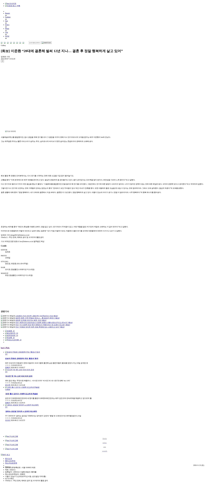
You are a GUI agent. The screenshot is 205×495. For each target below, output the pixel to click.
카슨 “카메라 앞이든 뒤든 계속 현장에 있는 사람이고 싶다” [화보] (39, 327)
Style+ (7, 25)
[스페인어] (17, 43)
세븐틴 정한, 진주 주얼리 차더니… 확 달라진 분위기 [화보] (37, 318)
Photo (7, 28)
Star (6, 21)
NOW (7, 36)
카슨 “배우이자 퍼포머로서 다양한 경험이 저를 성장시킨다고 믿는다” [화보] (44, 322)
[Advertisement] (9, 96)
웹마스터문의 (10, 461)
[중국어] (11, 43)
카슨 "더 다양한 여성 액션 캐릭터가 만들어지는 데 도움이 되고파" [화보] (42, 325)
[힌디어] (20, 43)
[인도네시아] (24, 43)
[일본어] (8, 43)
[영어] (5, 43)
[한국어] (2, 43)
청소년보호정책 (11, 463)
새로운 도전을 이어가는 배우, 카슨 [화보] (30, 320)
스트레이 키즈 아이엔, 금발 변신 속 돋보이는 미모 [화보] (36, 316)
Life (6, 32)
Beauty (7, 13)
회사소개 (8, 459)
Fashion (7, 17)
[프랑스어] (14, 43)
